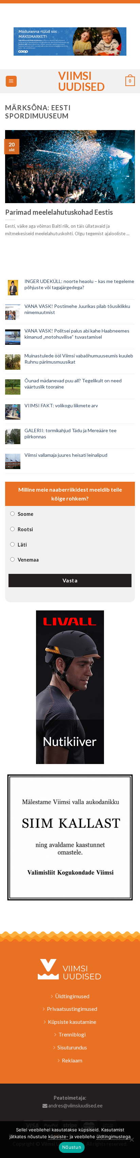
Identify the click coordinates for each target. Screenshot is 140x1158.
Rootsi (25, 529)
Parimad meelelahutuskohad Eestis (59, 212)
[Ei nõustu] (131, 1141)
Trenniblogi (72, 1034)
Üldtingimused (72, 996)
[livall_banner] (70, 686)
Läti (22, 545)
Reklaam (72, 1060)
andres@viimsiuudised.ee (75, 1105)
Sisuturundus (72, 1047)
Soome (25, 514)
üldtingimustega (113, 1136)
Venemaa (28, 560)
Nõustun (71, 1147)
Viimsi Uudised (70, 81)
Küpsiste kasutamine (72, 1021)
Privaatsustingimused (72, 1008)
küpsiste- (58, 1136)
